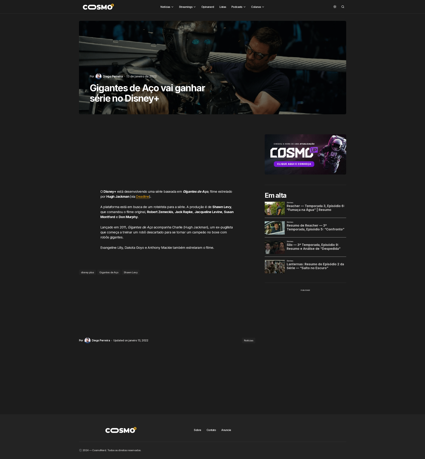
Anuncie (226, 430)
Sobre (197, 430)
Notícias (248, 340)
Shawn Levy (131, 272)
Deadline (142, 197)
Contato (211, 430)
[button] (334, 6)
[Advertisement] (167, 155)
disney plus (87, 272)
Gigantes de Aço (108, 272)
